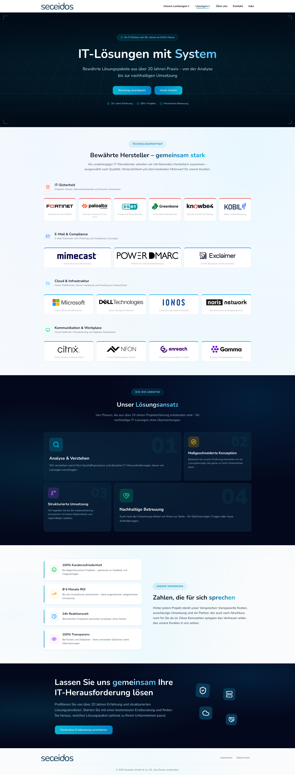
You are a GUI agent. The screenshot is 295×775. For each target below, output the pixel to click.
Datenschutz (243, 757)
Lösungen (201, 6)
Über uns (221, 6)
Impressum (226, 757)
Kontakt (238, 6)
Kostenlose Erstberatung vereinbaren (83, 730)
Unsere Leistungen (175, 6)
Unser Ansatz (168, 90)
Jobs (251, 6)
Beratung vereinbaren (132, 90)
